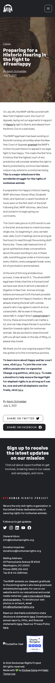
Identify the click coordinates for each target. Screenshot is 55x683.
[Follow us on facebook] (29, 528)
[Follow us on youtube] (23, 528)
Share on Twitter (20, 418)
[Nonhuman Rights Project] (8, 8)
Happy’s (10, 124)
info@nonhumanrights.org (18, 606)
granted (32, 144)
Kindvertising (29, 670)
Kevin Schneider (17, 71)
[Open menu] (48, 8)
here (19, 364)
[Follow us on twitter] (5, 528)
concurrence (40, 315)
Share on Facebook (22, 427)
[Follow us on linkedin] (17, 528)
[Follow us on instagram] (11, 528)
